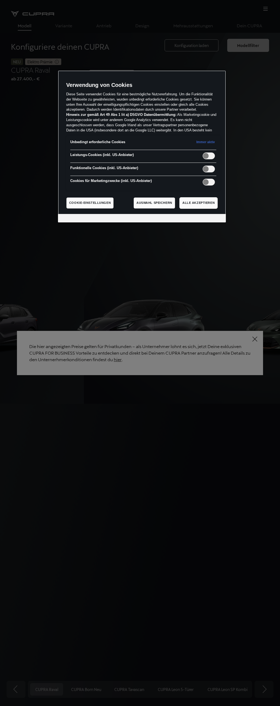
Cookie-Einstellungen (90, 202)
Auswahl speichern (154, 202)
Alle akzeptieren (198, 202)
